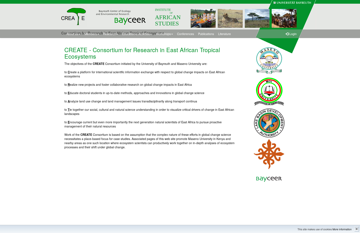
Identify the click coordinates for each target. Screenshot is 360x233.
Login (293, 34)
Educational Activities (136, 34)
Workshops (163, 34)
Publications (206, 34)
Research (109, 34)
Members (90, 34)
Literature (224, 34)
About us (72, 34)
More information (342, 229)
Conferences (185, 34)
